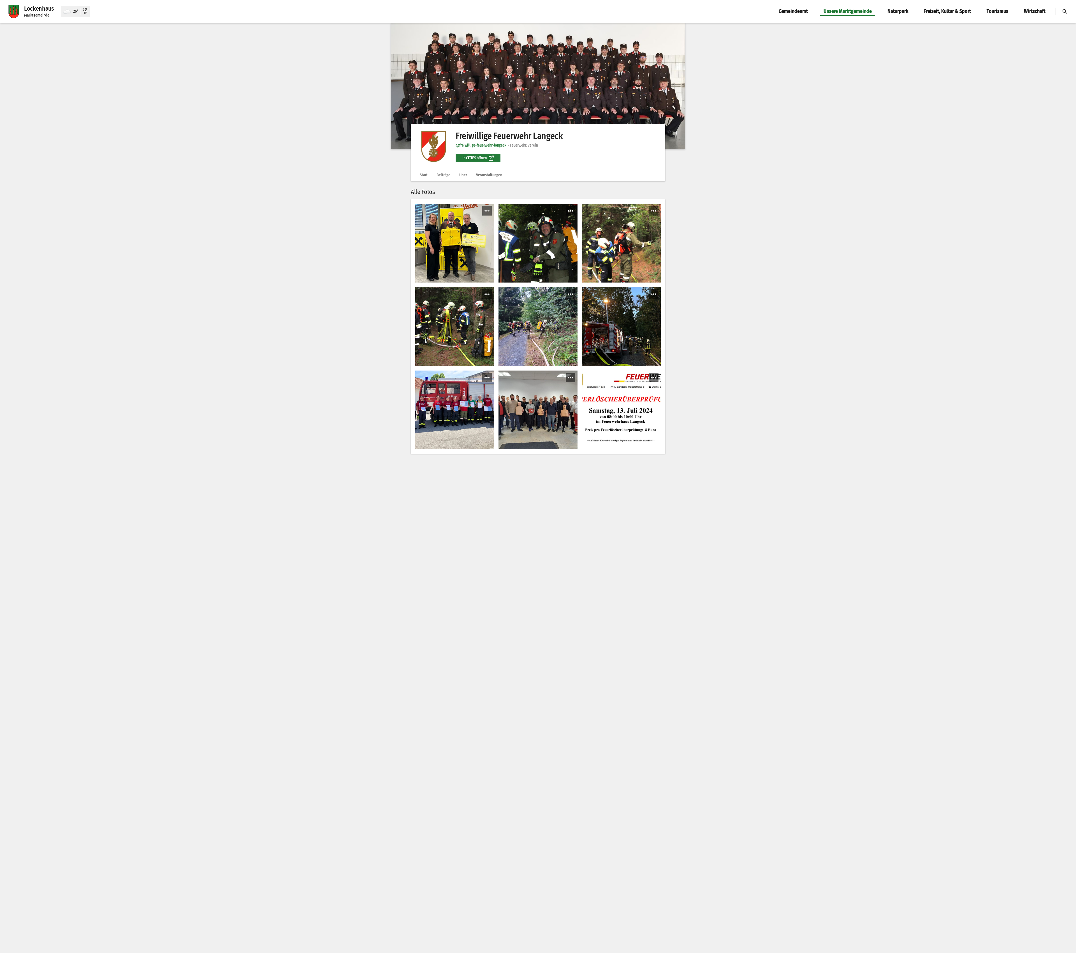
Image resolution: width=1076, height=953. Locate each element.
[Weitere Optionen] (487, 211)
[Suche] (1064, 11)
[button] (538, 86)
